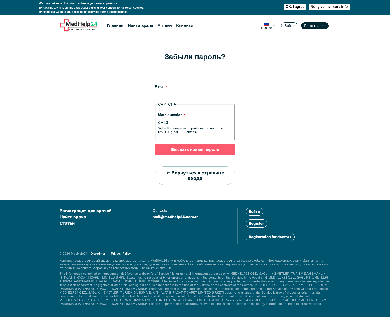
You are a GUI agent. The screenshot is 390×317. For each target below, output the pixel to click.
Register (256, 223)
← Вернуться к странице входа (195, 175)
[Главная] (79, 30)
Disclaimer (98, 253)
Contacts (160, 211)
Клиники (184, 25)
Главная (115, 25)
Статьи (67, 223)
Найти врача (140, 25)
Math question (171, 115)
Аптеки (165, 25)
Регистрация (314, 26)
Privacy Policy (121, 253)
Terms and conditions (114, 12)
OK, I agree (295, 7)
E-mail (161, 87)
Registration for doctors (270, 237)
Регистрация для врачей (85, 210)
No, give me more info (329, 7)
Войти (289, 26)
